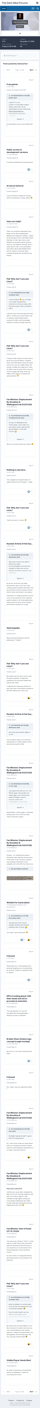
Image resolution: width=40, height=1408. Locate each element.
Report (31, 80)
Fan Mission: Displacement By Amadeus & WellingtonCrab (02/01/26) (19, 402)
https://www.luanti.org (16, 111)
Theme (11, 1400)
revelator (12, 295)
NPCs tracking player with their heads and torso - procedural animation (19, 998)
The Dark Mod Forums (15, 2)
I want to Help (12, 224)
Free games (12, 84)
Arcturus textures (15, 186)
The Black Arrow (14, 418)
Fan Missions (12, 407)
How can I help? (14, 221)
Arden (11, 98)
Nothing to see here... (17, 470)
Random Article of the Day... (20, 544)
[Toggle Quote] (10, 95)
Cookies (29, 1400)
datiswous (12, 557)
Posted (16, 90)
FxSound (11, 956)
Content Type (10, 55)
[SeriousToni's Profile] (20, 33)
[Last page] (36, 70)
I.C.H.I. (11, 786)
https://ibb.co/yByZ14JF (14, 1188)
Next (32, 70)
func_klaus (13, 918)
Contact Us (20, 1400)
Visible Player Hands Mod (19, 1360)
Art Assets (11, 188)
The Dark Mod (13, 154)
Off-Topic (11, 86)
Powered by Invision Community (20, 1405)
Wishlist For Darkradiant (18, 902)
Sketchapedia (13, 628)
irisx (10, 1131)
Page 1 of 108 (19, 70)
